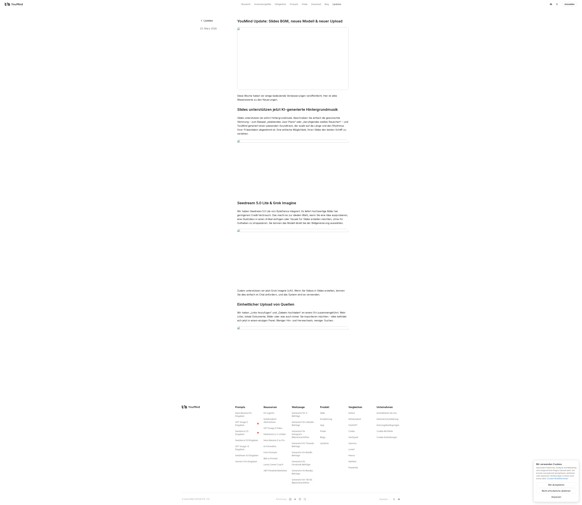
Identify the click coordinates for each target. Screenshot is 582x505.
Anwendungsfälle (262, 4)
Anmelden (569, 4)
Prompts (294, 4)
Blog (327, 4)
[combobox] (385, 499)
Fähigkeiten (280, 4)
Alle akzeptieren (556, 484)
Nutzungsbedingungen (388, 425)
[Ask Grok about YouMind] (304, 499)
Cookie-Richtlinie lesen (557, 478)
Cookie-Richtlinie (385, 431)
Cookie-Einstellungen (387, 437)
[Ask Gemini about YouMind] (295, 499)
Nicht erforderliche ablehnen (556, 491)
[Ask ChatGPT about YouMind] (290, 499)
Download (316, 4)
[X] (557, 4)
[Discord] (551, 4)
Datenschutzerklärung (387, 419)
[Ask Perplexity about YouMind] (300, 499)
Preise (305, 4)
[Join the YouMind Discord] (399, 499)
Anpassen (556, 497)
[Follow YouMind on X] (394, 499)
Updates (337, 4)
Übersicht (246, 4)
